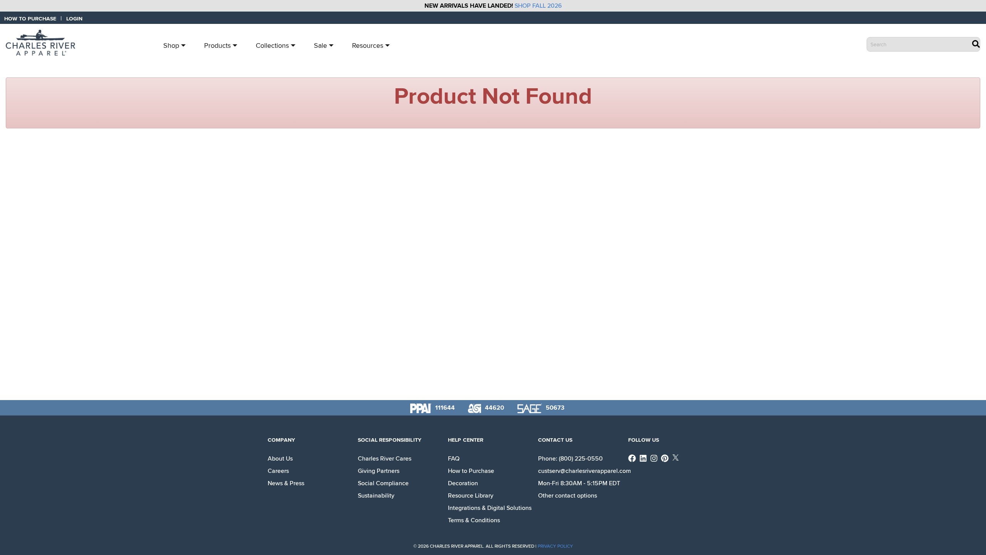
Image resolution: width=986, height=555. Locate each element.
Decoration (463, 483)
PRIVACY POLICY (555, 546)
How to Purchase (471, 471)
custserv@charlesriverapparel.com (584, 471)
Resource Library (470, 496)
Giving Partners (378, 471)
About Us (280, 458)
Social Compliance (383, 483)
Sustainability (376, 496)
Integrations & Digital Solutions (490, 508)
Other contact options (567, 496)
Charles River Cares (384, 458)
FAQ (453, 458)
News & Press (286, 483)
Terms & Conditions (474, 520)
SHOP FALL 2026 (538, 6)
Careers (278, 471)
